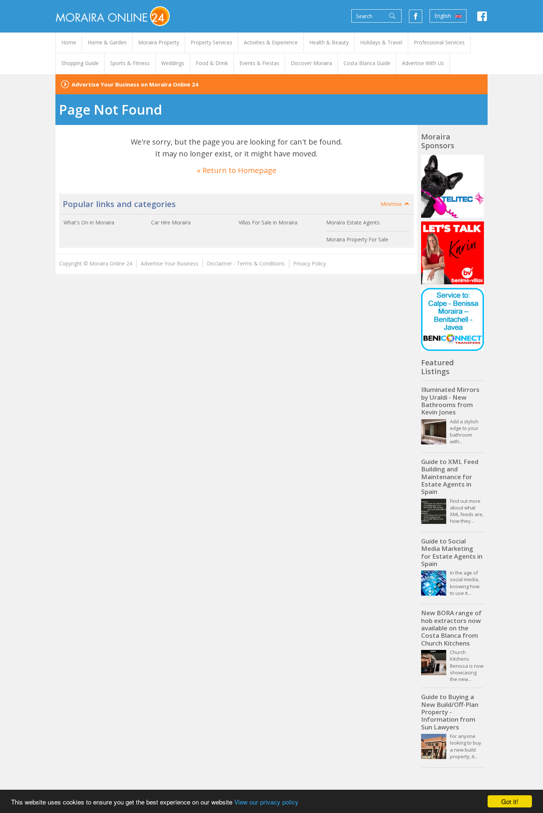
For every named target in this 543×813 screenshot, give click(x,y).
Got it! (509, 801)
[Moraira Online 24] (112, 16)
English (443, 15)
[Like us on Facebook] (415, 16)
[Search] (392, 16)
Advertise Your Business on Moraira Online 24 (135, 84)
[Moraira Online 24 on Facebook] (482, 18)
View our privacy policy (266, 801)
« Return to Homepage (236, 170)
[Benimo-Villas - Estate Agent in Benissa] (452, 252)
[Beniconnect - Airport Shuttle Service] (452, 319)
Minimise (391, 203)
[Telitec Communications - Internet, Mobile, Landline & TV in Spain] (452, 186)
